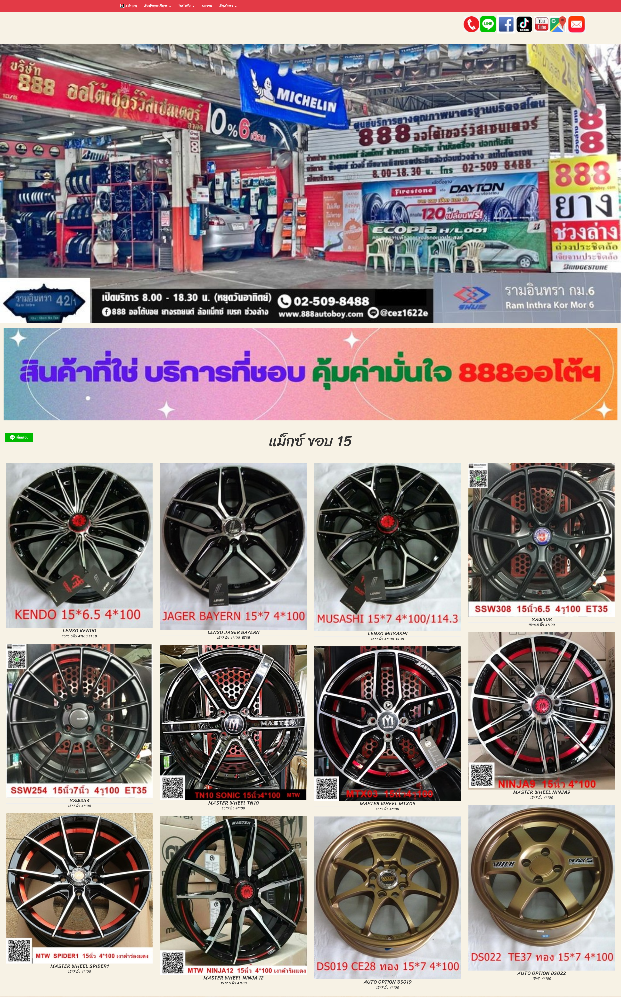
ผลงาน (207, 6)
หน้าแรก (130, 6)
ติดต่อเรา (226, 6)
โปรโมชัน (185, 6)
